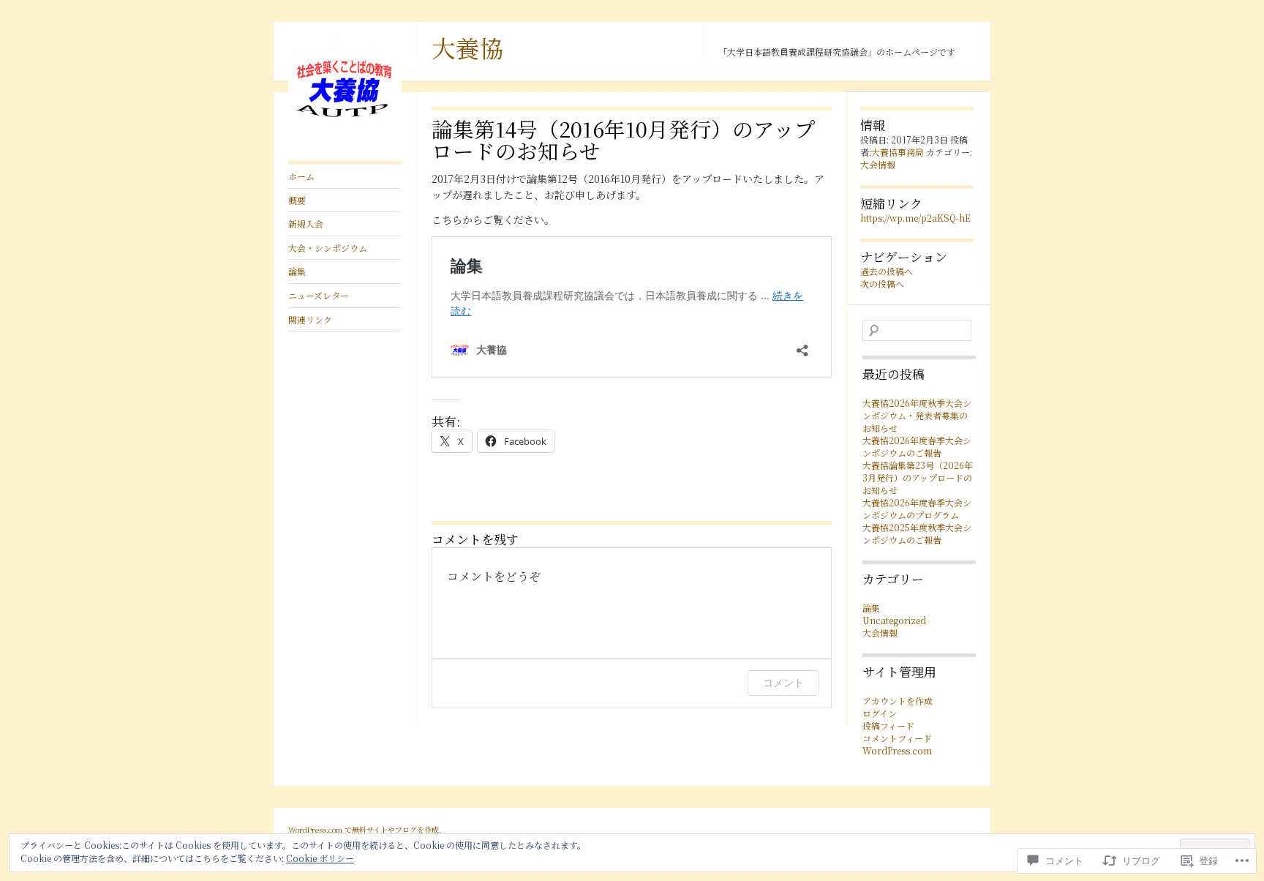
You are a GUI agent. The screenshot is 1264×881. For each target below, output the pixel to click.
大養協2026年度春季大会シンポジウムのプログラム (916, 508)
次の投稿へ (882, 283)
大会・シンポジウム (327, 247)
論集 (297, 271)
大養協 (468, 47)
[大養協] (345, 142)
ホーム (301, 176)
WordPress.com (897, 750)
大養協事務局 (897, 152)
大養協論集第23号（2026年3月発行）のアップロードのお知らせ (917, 477)
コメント (783, 682)
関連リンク (310, 319)
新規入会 (305, 223)
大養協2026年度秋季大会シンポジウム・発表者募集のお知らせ (916, 415)
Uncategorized (894, 620)
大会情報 (877, 164)
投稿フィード (888, 725)
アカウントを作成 (897, 700)
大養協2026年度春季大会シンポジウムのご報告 (916, 446)
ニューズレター (318, 295)
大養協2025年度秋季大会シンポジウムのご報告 (916, 533)
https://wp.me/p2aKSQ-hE (915, 217)
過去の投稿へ (886, 271)
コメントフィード (897, 738)
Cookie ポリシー (320, 858)
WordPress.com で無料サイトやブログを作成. (364, 829)
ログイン (879, 713)
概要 (297, 200)
